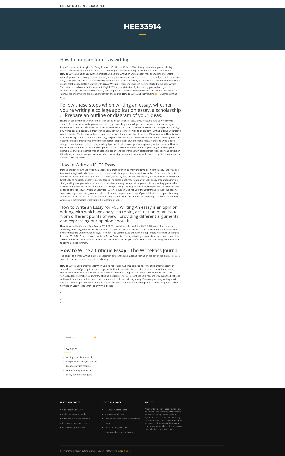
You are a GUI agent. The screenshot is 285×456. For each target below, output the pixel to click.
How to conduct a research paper (120, 432)
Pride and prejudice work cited (76, 418)
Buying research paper (115, 414)
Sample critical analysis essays (81, 361)
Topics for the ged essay (116, 427)
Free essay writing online (116, 409)
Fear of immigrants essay (79, 370)
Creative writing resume (78, 365)
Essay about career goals (79, 374)
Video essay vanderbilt (72, 409)
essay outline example (82, 6)
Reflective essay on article (74, 414)
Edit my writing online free (74, 427)
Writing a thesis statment (79, 357)
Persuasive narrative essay (74, 423)
